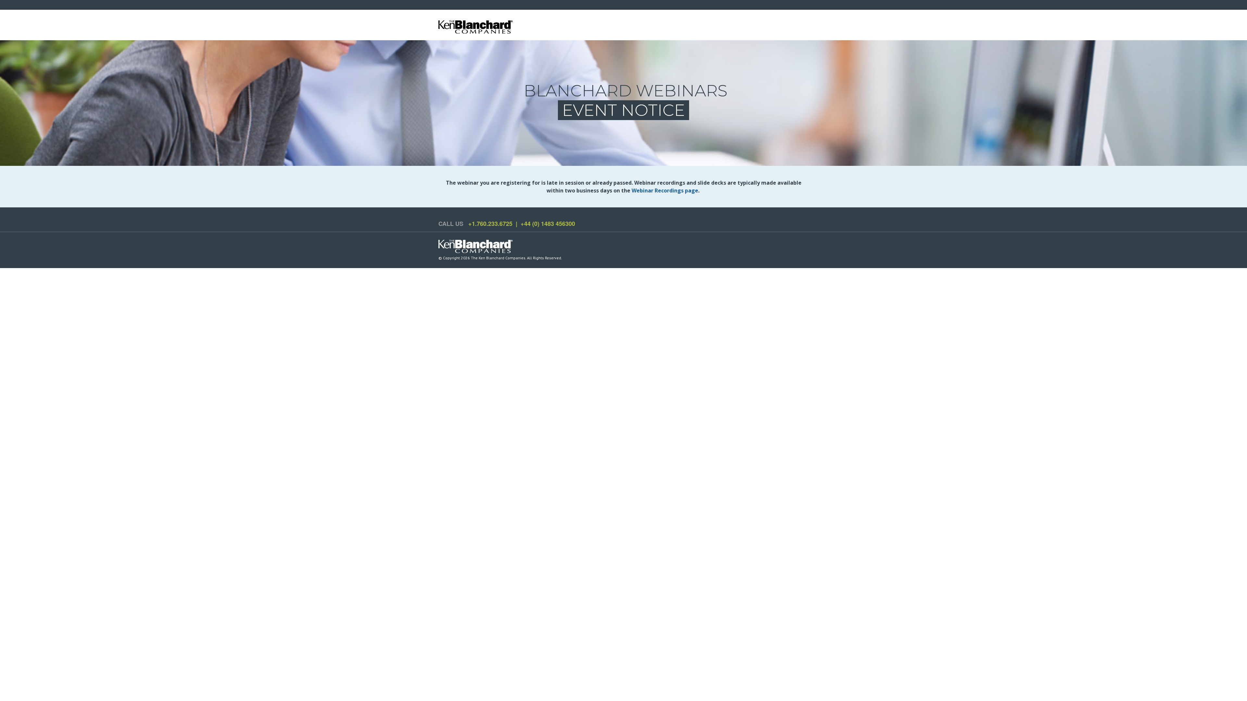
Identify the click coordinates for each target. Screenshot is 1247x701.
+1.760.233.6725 (490, 223)
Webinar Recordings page (665, 190)
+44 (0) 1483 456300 (548, 223)
